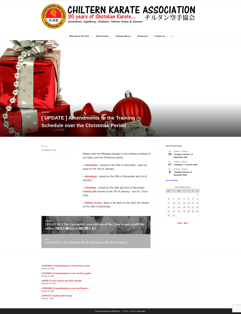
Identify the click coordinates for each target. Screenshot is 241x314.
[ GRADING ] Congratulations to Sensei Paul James (65, 266)
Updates (45, 112)
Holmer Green (93, 202)
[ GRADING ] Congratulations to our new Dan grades (66, 273)
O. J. (46, 146)
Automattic (141, 311)
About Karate (102, 36)
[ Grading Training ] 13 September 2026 (183, 155)
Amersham (91, 165)
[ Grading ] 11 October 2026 (185, 164)
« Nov (179, 223)
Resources (142, 36)
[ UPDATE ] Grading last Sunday (56, 296)
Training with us (122, 36)
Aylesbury (91, 176)
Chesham (90, 187)
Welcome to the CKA (79, 36)
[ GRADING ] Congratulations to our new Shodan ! (65, 288)
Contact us (160, 36)
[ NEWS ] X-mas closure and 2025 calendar (61, 281)
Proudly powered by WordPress (107, 311)
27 (189, 211)
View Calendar (172, 180)
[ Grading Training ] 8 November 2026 (183, 173)
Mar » (186, 223)
